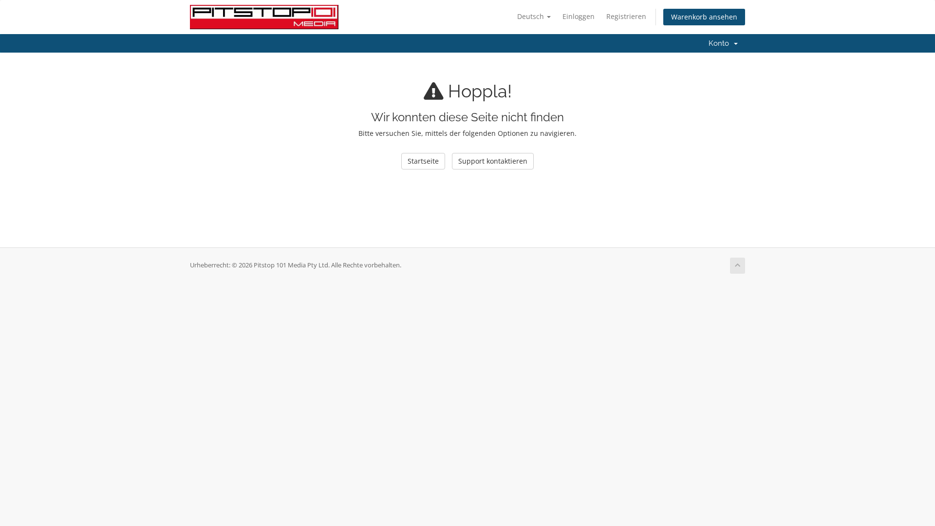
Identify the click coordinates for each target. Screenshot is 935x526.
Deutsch (531, 16)
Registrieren (626, 16)
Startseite (423, 161)
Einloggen (578, 16)
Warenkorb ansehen (704, 16)
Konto (721, 43)
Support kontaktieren (492, 161)
